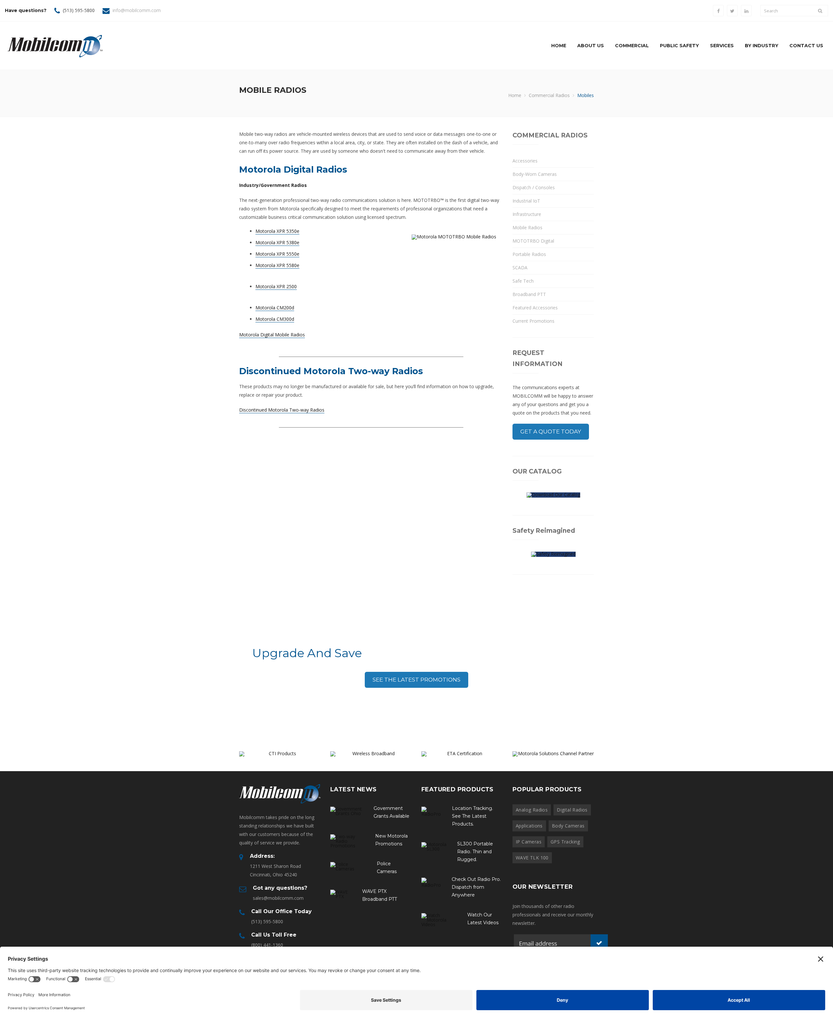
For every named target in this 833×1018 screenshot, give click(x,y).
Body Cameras (568, 826)
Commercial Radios (549, 95)
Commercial (632, 46)
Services (722, 46)
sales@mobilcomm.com (278, 898)
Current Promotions (533, 321)
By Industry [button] (761, 46)
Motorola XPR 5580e (277, 265)
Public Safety (679, 46)
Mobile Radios (527, 227)
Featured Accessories (535, 307)
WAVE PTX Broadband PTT (379, 895)
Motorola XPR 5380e (277, 242)
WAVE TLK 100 (532, 858)
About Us (590, 46)
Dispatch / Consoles (533, 187)
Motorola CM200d (274, 307)
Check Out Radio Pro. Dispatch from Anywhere (476, 887)
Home (558, 46)
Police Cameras (387, 867)
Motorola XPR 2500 (276, 286)
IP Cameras (528, 842)
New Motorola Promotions (391, 840)
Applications (529, 826)
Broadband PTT (529, 294)
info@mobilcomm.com (137, 10)
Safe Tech (523, 281)
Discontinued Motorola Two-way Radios (281, 410)
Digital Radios (572, 810)
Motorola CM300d (274, 319)
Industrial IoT (526, 201)
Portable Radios (529, 254)
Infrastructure (526, 214)
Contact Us (806, 46)
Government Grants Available (391, 812)
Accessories (525, 161)
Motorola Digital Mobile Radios (272, 335)
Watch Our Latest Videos (482, 919)
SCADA (519, 267)
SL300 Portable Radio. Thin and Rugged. (475, 851)
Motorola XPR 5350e (277, 231)
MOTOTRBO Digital (533, 241)
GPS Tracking (565, 842)
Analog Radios (532, 810)
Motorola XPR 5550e (277, 254)
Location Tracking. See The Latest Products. (472, 816)
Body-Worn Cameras (534, 174)
